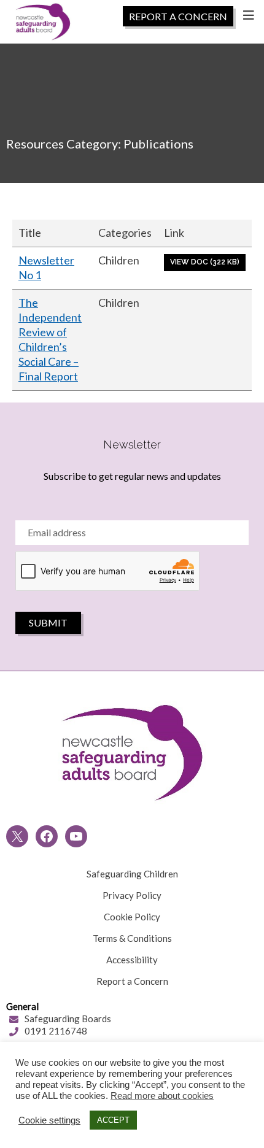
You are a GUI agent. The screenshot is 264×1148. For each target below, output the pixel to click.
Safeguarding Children (132, 873)
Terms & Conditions (132, 938)
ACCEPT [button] (113, 1120)
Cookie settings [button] (49, 1120)
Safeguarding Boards (68, 1018)
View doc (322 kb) (204, 262)
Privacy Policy (132, 895)
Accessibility (132, 959)
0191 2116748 (56, 1030)
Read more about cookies (162, 1096)
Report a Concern (132, 981)
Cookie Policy (132, 916)
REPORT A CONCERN (178, 16)
